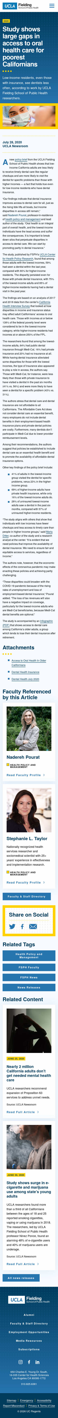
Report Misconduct (13, 1405)
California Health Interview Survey (26, 304)
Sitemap (11, 1400)
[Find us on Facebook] (29, 1362)
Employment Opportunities (29, 1332)
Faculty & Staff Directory (29, 1323)
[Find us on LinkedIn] (37, 1362)
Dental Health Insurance (25, 672)
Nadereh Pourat (17, 215)
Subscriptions (29, 1349)
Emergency (26, 1400)
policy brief (21, 159)
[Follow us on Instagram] (21, 1362)
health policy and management (22, 219)
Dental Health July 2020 (25, 679)
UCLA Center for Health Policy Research (29, 256)
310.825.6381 (29, 1384)
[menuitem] (14, 927)
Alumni (29, 1315)
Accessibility (44, 1400)
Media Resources (29, 1340)
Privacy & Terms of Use (41, 1405)
